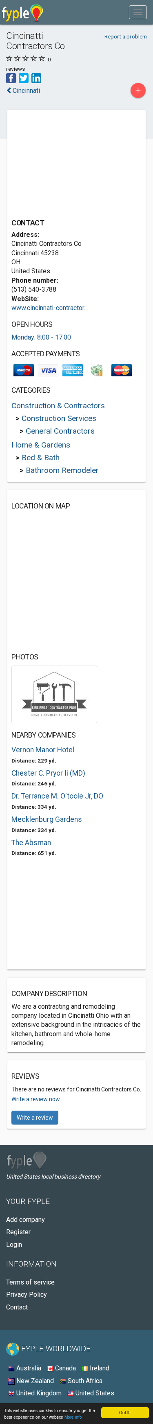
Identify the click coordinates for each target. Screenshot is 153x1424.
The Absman (31, 843)
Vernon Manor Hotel (42, 750)
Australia (28, 1368)
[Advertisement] (72, 165)
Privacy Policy (26, 1294)
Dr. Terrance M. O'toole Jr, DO (57, 796)
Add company (25, 1220)
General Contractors (60, 431)
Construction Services (59, 418)
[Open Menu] (138, 12)
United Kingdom (38, 1393)
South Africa (84, 1381)
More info (73, 1417)
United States (94, 1393)
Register (18, 1232)
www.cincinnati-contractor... (49, 308)
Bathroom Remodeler (62, 470)
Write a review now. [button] (36, 1099)
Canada (64, 1368)
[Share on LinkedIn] (36, 77)
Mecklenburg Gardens (46, 819)
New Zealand (34, 1381)
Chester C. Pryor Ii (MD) (48, 773)
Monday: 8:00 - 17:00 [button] (41, 337)
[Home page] (22, 12)
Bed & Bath (41, 457)
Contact (17, 1307)
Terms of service (30, 1282)
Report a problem (125, 36)
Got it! (125, 1412)
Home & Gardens (40, 445)
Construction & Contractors (58, 405)
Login (14, 1245)
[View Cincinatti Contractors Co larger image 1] (54, 693)
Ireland (98, 1368)
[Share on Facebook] (11, 77)
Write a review (35, 1117)
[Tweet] (24, 77)
